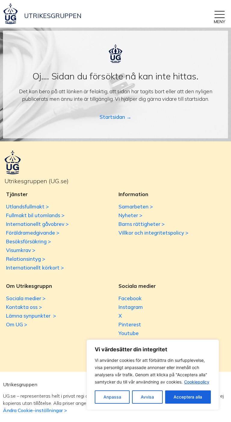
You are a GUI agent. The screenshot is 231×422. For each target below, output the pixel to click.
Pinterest (130, 324)
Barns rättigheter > (142, 224)
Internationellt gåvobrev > (37, 224)
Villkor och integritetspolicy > (153, 232)
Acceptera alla (188, 396)
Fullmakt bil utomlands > (35, 215)
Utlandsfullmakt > (27, 206)
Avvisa (147, 396)
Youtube (129, 333)
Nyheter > (130, 215)
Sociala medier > (25, 298)
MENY (219, 21)
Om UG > (16, 324)
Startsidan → (115, 117)
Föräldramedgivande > (32, 232)
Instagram (131, 307)
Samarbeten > (136, 206)
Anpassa (112, 396)
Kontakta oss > (24, 307)
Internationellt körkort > (35, 267)
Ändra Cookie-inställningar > (35, 410)
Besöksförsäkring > (28, 241)
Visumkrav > (20, 250)
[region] (153, 375)
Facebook (130, 298)
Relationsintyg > (25, 259)
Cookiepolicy (196, 381)
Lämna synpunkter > (31, 316)
